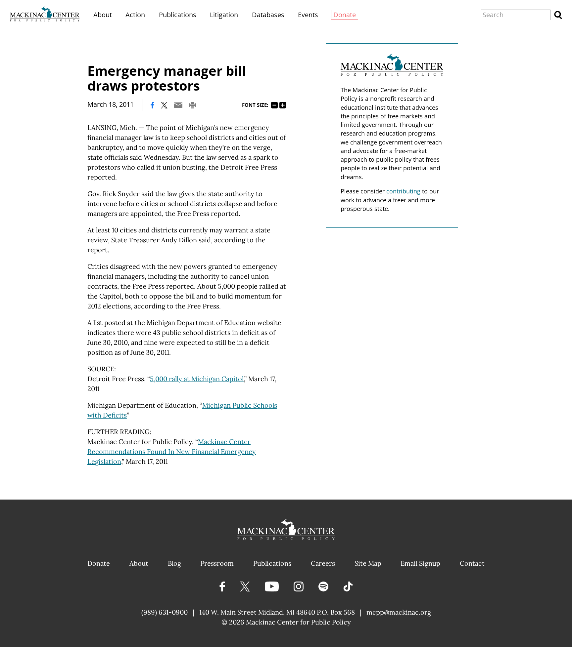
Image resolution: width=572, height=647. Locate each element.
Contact (472, 563)
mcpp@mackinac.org (398, 612)
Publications (177, 14)
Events (308, 14)
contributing (403, 191)
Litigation (224, 14)
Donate (344, 14)
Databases (268, 14)
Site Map (368, 563)
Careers (323, 563)
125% (282, 105)
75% (274, 105)
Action (135, 14)
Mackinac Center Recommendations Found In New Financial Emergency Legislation (171, 451)
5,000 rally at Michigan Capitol (197, 379)
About (102, 14)
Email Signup (420, 563)
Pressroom (217, 563)
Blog (174, 563)
